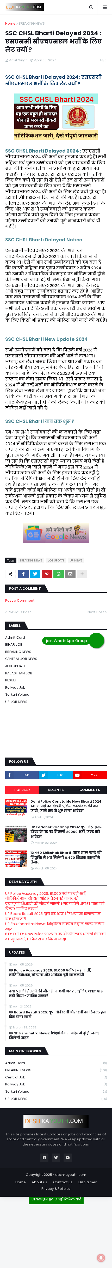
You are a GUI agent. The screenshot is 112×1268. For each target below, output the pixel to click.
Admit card (56, 1063)
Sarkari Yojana (17, 694)
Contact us (62, 1182)
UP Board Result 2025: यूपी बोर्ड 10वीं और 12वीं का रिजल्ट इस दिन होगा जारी (53, 916)
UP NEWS (76, 560)
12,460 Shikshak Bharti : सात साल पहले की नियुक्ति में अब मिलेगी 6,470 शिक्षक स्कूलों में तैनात (66, 857)
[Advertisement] (56, 1234)
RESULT (11, 680)
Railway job (15, 687)
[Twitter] (35, 574)
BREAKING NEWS (32, 23)
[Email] (70, 574)
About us (39, 1182)
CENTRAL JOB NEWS (21, 658)
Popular (22, 789)
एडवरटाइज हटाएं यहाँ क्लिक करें (56, 1199)
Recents (56, 789)
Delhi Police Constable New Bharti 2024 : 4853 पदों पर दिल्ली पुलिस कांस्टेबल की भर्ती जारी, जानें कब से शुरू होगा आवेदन (66, 806)
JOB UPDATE (56, 560)
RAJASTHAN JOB (18, 673)
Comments (89, 789)
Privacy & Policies (56, 1188)
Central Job (56, 1077)
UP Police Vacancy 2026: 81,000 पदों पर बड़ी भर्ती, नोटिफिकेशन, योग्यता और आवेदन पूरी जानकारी (45, 896)
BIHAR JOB (13, 644)
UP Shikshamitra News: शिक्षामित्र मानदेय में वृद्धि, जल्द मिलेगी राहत (54, 926)
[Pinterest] (47, 574)
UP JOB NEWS (16, 701)
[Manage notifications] (101, 1258)
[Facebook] (23, 574)
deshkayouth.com (70, 1174)
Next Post (96, 612)
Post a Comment (20, 600)
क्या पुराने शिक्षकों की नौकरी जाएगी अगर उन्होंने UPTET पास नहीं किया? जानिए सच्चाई (54, 906)
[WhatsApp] (58, 574)
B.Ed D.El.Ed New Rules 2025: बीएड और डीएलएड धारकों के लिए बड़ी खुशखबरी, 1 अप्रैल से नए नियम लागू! (55, 936)
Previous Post (19, 612)
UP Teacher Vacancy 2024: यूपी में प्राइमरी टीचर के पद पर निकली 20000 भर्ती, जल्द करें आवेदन (66, 832)
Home (10, 23)
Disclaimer (87, 1182)
